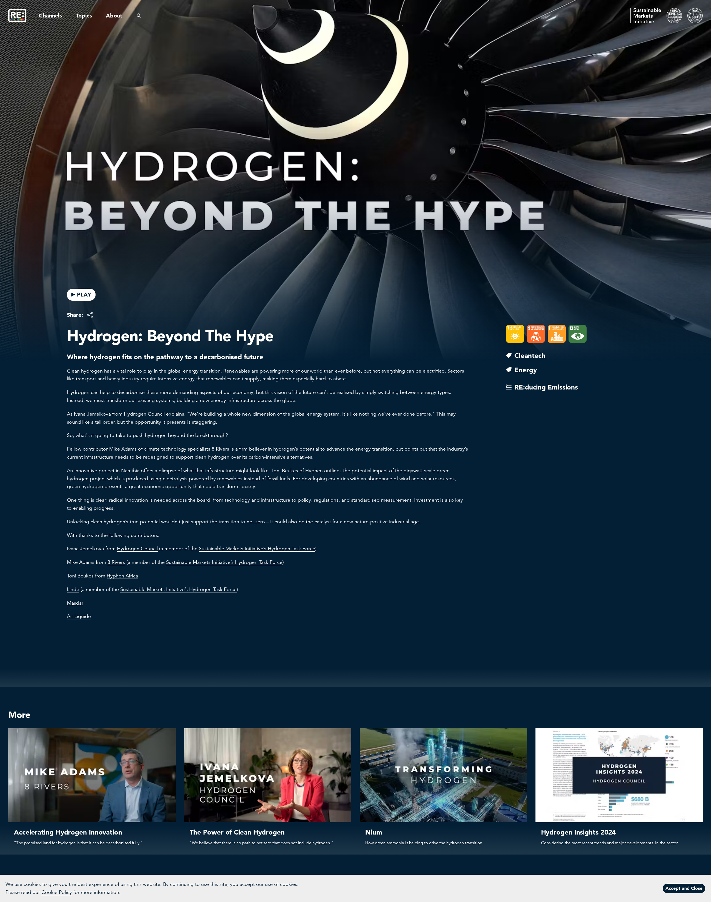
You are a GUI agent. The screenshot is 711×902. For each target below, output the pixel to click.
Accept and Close (683, 888)
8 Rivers (116, 562)
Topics (84, 15)
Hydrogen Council (137, 549)
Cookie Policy (56, 892)
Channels (50, 15)
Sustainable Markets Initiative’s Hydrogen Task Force (257, 549)
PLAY (84, 294)
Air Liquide (79, 616)
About (114, 15)
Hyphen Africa (122, 576)
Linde (73, 589)
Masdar (75, 603)
